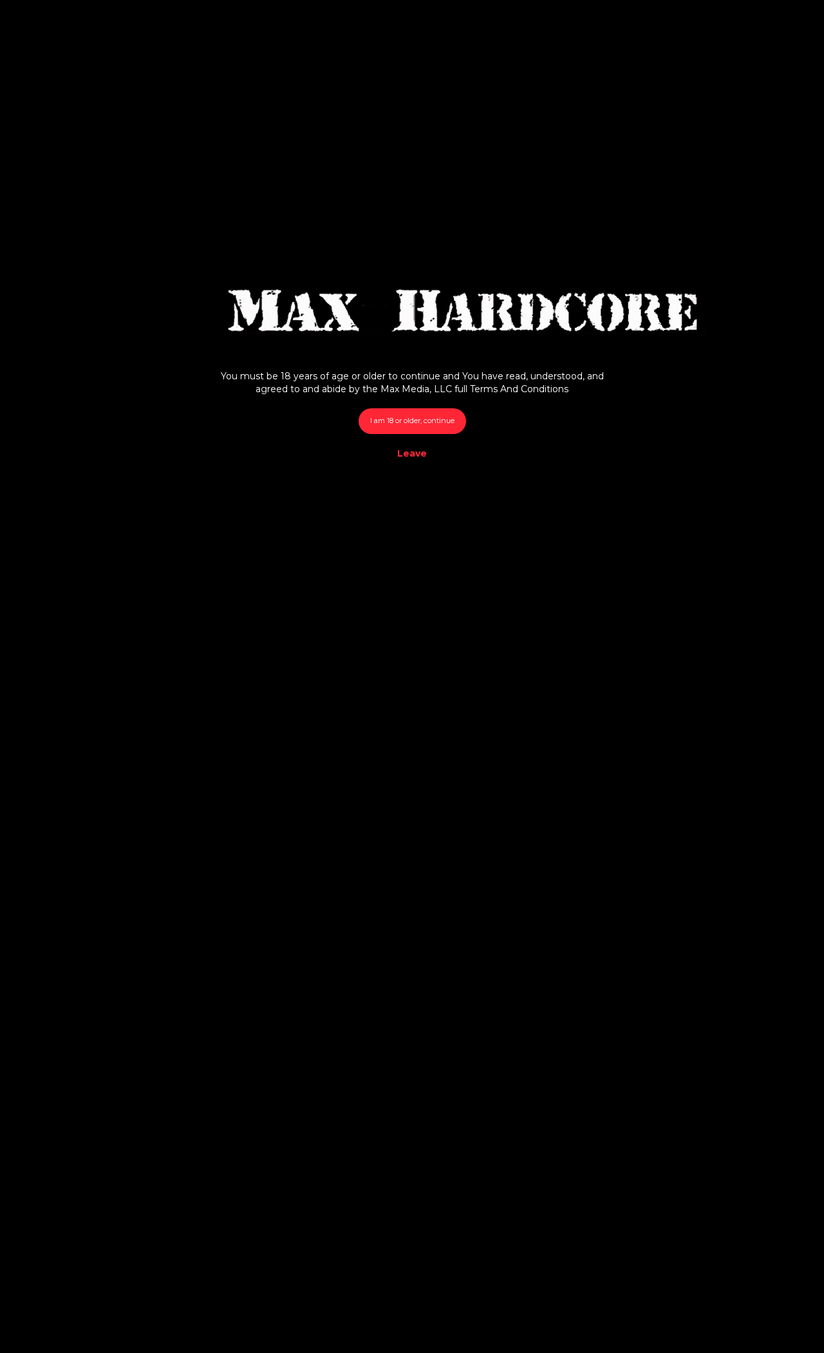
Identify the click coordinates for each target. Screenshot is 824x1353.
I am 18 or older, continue (412, 420)
